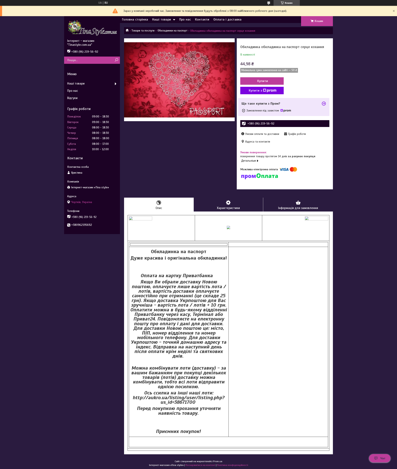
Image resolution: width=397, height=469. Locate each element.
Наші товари (161, 19)
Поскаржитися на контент (200, 465)
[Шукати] (116, 60)
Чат (382, 458)
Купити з (255, 90)
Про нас (185, 19)
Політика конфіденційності (232, 465)
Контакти (202, 19)
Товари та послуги (143, 30)
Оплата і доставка (227, 19)
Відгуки (72, 98)
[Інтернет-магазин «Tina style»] (92, 27)
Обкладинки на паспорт (172, 30)
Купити (262, 81)
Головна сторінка (135, 19)
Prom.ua (217, 461)
